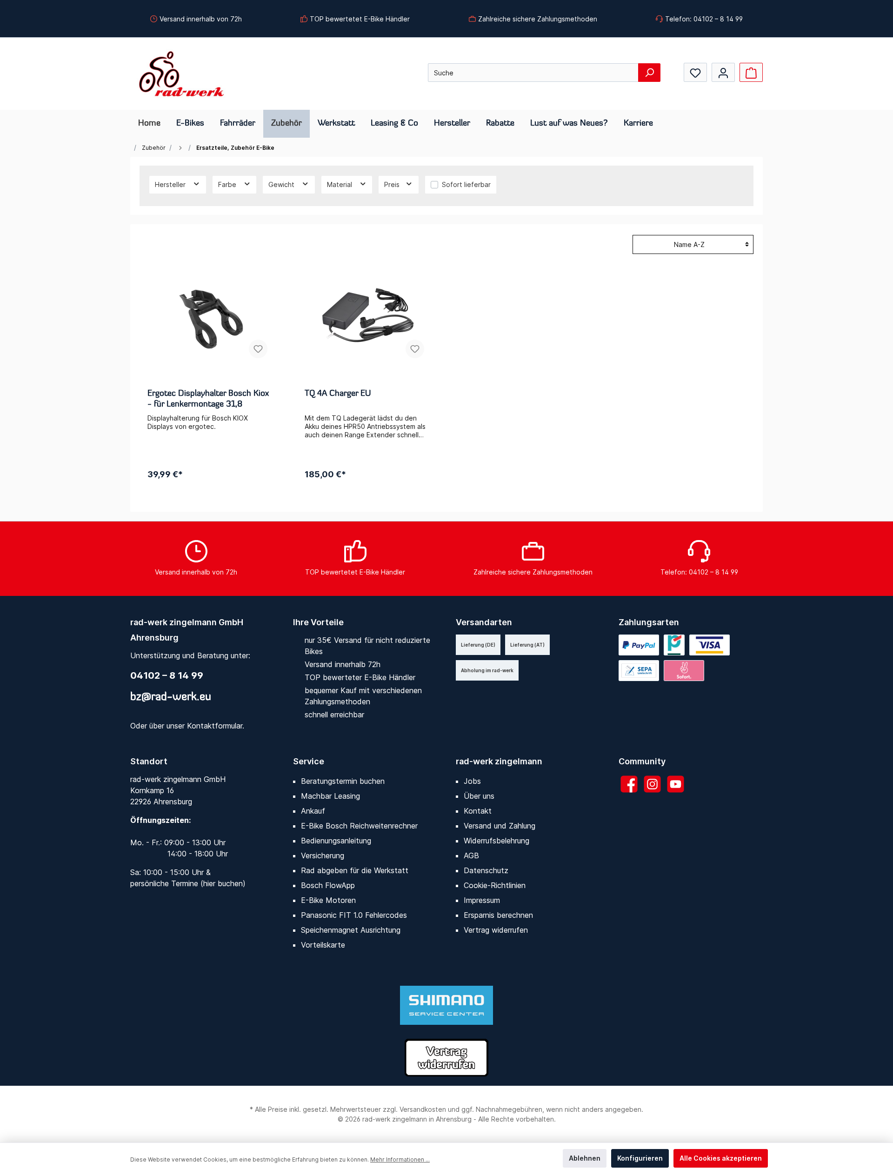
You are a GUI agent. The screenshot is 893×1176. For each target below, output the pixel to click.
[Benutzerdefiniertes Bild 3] (684, 670)
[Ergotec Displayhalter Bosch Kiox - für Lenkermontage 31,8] (211, 319)
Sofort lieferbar (466, 184)
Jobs (472, 781)
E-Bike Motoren (328, 900)
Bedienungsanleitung (336, 840)
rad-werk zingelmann (499, 761)
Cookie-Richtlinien (495, 885)
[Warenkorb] (751, 72)
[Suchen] (649, 72)
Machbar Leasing (330, 796)
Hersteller (171, 184)
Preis (392, 184)
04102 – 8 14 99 (166, 675)
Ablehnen (584, 1158)
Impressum (482, 900)
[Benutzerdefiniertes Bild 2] (639, 670)
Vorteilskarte (323, 944)
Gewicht (282, 184)
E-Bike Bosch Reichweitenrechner (359, 825)
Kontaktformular (214, 725)
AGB (471, 855)
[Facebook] (629, 784)
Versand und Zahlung (499, 825)
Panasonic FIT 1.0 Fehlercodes (354, 915)
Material (340, 184)
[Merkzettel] (695, 72)
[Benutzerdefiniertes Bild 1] (709, 645)
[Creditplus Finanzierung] (674, 645)
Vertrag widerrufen (496, 930)
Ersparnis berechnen (498, 915)
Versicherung (322, 855)
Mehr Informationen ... (400, 1159)
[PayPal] (639, 645)
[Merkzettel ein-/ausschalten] (258, 349)
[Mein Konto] (723, 72)
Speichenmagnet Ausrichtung (350, 930)
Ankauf (313, 810)
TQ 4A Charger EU (338, 394)
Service (308, 761)
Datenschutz (486, 870)
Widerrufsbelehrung (496, 840)
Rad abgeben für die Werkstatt (354, 870)
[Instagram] (652, 784)
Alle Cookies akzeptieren (721, 1158)
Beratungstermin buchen (343, 781)
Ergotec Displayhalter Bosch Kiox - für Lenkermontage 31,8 (208, 399)
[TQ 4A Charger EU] (368, 319)
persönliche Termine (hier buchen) (188, 883)
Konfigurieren (640, 1158)
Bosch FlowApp (328, 885)
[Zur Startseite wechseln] (181, 73)
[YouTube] (675, 784)
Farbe (228, 184)
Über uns (479, 796)
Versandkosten (423, 1109)
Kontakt (478, 810)
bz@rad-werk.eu (170, 697)
